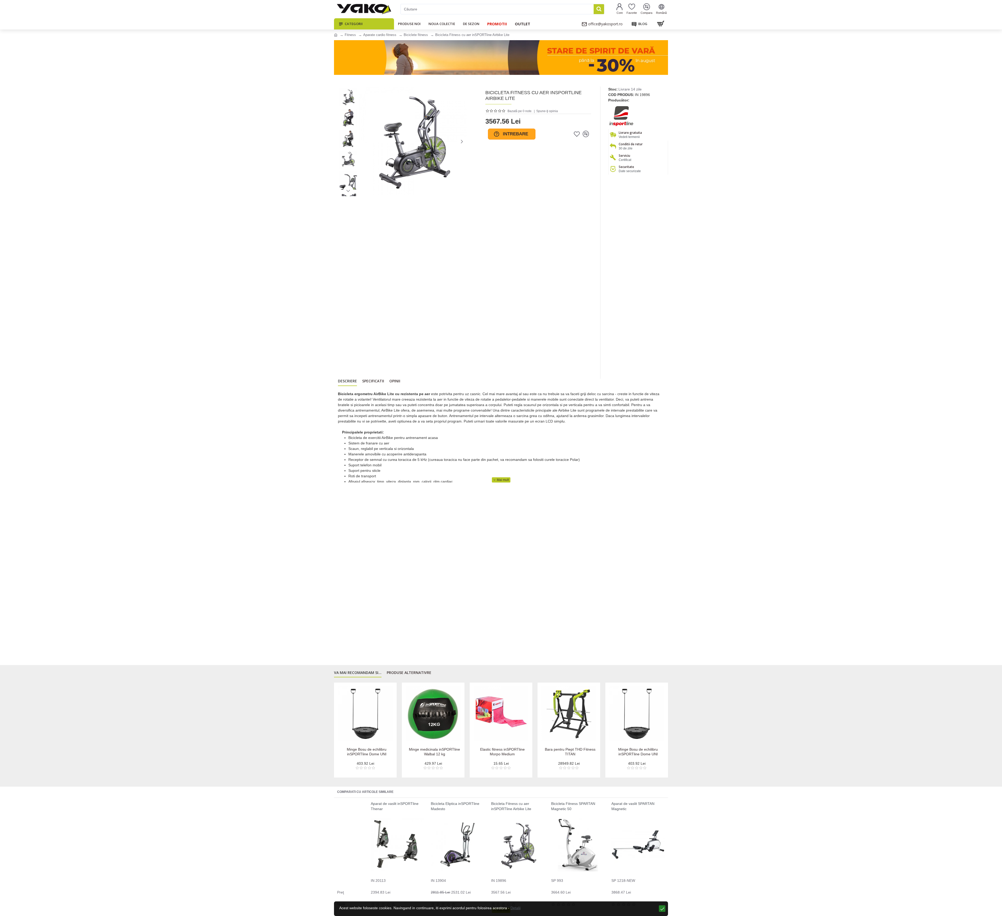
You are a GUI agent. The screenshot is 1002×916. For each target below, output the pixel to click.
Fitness (350, 35)
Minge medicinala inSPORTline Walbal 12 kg (434, 751)
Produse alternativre (409, 672)
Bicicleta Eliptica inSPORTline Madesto (455, 806)
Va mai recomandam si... (357, 672)
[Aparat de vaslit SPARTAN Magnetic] (638, 844)
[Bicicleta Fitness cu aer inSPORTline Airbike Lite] (518, 844)
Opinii (394, 381)
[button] (364, 141)
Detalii (515, 908)
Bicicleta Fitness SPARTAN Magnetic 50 (573, 806)
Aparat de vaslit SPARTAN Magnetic (632, 806)
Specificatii (373, 381)
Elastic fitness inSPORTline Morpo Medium (502, 751)
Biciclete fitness (416, 35)
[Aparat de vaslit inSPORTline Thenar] (397, 844)
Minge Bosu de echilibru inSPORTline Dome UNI (366, 751)
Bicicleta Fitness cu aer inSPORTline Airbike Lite (511, 806)
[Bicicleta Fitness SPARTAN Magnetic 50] (578, 844)
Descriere (347, 381)
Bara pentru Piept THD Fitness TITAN (570, 751)
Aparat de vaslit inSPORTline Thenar (395, 806)
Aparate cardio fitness (379, 35)
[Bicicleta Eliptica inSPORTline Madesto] (457, 844)
